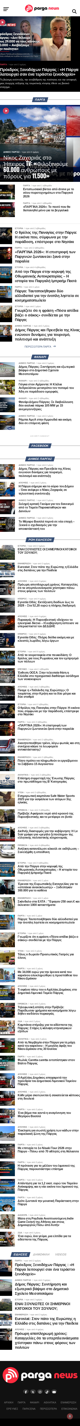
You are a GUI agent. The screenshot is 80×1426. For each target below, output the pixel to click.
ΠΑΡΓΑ (21, 1402)
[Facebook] (26, 1391)
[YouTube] (54, 1391)
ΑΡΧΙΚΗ (8, 1402)
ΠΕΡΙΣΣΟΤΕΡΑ (48, 1408)
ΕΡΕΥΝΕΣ (12, 1408)
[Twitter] (33, 1391)
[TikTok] (47, 1391)
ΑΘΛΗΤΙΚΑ (50, 1402)
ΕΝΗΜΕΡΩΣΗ (68, 1402)
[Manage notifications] (70, 1416)
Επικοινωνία (69, 1408)
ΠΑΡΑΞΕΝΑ (29, 1408)
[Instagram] (40, 1391)
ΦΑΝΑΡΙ (34, 1402)
